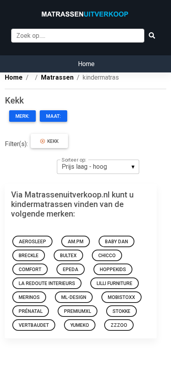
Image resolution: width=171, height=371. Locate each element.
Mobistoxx (121, 297)
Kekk (51, 141)
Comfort (30, 269)
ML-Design (73, 297)
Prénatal (31, 311)
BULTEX (68, 255)
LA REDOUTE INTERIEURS (47, 283)
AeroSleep (32, 241)
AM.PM (76, 241)
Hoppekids (113, 269)
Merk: (22, 116)
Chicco (107, 255)
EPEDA (70, 269)
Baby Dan (116, 241)
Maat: (53, 116)
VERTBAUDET (34, 325)
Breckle (29, 255)
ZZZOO (119, 325)
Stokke (121, 311)
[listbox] (98, 167)
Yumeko (79, 325)
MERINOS (29, 297)
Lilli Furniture (114, 283)
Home (86, 64)
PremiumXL (77, 311)
